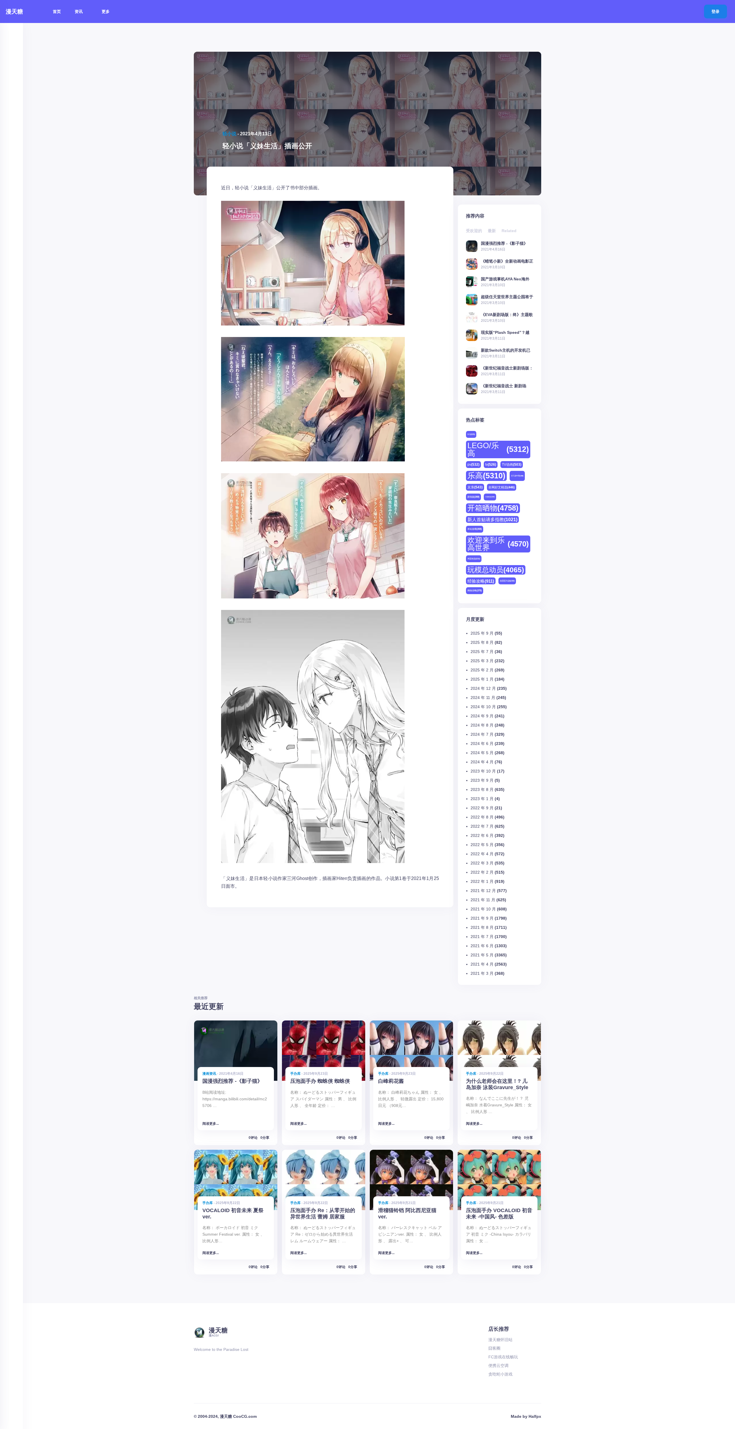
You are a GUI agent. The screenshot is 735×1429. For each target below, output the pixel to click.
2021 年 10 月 (483, 909)
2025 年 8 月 (482, 642)
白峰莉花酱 (391, 1081)
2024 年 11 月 (483, 697)
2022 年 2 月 (482, 872)
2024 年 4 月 (482, 762)
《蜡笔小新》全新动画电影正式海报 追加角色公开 (507, 261)
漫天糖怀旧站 (500, 1340)
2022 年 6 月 (482, 835)
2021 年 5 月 (482, 955)
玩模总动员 (495, 570)
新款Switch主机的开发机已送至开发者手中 (505, 350)
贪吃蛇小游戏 (500, 1374)
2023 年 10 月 (483, 771)
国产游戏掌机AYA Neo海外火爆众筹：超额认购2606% (505, 279)
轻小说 (229, 133)
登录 (715, 11)
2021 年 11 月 (483, 900)
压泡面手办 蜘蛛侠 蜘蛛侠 (320, 1081)
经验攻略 (480, 581)
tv (490, 465)
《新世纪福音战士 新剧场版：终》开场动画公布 (503, 386)
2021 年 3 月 (482, 973)
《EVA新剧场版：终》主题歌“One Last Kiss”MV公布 (507, 314)
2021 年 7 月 (482, 936)
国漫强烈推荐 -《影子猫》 (504, 243)
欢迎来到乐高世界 (498, 544)
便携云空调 (498, 1365)
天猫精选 (490, 497)
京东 (475, 487)
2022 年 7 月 (482, 826)
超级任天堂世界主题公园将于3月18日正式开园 (507, 296)
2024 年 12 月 (483, 688)
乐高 (486, 475)
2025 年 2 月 (482, 670)
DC (471, 434)
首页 (57, 11)
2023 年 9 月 (482, 780)
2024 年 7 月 (482, 734)
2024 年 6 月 (482, 743)
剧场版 (473, 497)
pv (473, 465)
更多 (106, 11)
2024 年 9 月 (482, 716)
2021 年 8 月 (482, 927)
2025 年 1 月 (482, 679)
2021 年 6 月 (482, 945)
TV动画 (511, 464)
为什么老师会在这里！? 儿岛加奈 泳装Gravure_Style (497, 1084)
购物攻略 (474, 590)
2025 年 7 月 (482, 651)
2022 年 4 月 (482, 854)
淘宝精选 (473, 559)
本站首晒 (474, 529)
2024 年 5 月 (482, 752)
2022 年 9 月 (482, 808)
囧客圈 (494, 1348)
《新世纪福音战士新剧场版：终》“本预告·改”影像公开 (507, 368)
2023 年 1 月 (482, 798)
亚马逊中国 (517, 476)
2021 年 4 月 (482, 964)
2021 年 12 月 (483, 890)
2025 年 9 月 (482, 633)
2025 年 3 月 (482, 660)
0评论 (253, 1137)
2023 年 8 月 (482, 789)
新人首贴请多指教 (492, 519)
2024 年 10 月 (483, 706)
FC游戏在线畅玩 (503, 1357)
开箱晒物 (493, 508)
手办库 (295, 1074)
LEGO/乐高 (498, 449)
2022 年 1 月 (482, 881)
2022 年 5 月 (482, 844)
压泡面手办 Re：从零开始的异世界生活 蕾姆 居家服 (322, 1213)
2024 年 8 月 (482, 725)
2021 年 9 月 (482, 918)
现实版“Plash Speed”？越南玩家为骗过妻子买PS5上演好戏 (507, 332)
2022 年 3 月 (482, 863)
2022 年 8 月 (482, 817)
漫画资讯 (209, 1074)
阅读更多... (210, 1123)
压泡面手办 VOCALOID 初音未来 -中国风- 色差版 (499, 1213)
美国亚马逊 (507, 581)
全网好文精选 (501, 487)
